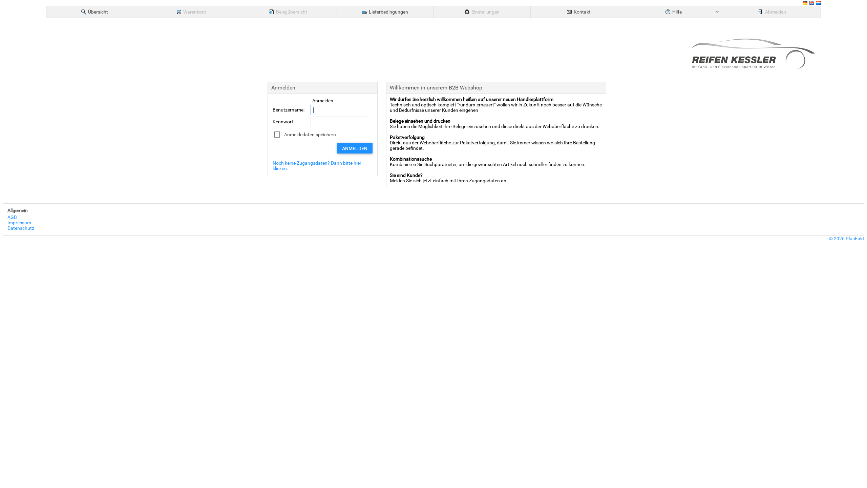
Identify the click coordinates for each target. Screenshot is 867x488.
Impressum (19, 222)
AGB (12, 217)
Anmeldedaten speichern (310, 134)
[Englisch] (812, 3)
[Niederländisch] (818, 3)
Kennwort (283, 121)
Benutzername (288, 110)
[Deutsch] (805, 3)
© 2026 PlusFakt (846, 238)
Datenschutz (20, 228)
